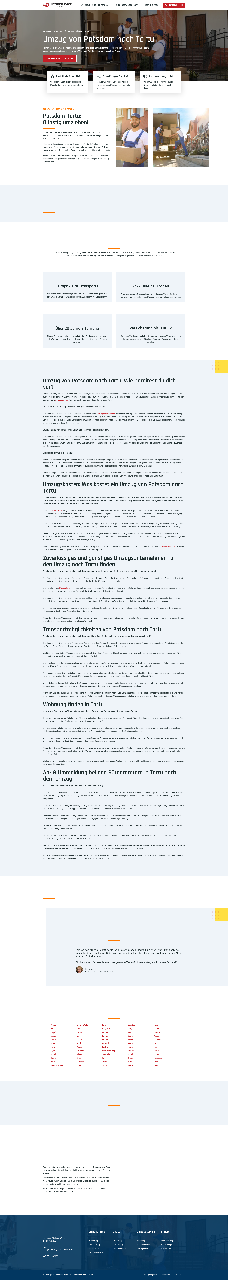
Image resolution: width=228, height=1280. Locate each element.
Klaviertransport (143, 1245)
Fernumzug (117, 1241)
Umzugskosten (56, 510)
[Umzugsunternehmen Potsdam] (58, 5)
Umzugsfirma (97, 1232)
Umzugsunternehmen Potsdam (95, 5)
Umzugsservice (61, 400)
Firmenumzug (94, 1245)
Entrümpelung (167, 1241)
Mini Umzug (118, 1245)
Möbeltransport (167, 1245)
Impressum (165, 1275)
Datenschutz (179, 1275)
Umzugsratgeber (150, 1275)
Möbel (129, 440)
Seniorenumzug (119, 1249)
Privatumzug (94, 1249)
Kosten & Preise (152, 5)
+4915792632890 (50, 1256)
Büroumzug (93, 1241)
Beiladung (141, 1241)
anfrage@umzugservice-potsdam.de (58, 1250)
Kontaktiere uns (168, 547)
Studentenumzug (96, 1253)
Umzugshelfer (65, 588)
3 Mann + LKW (167, 1249)
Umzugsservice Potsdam (127, 5)
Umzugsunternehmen (106, 414)
